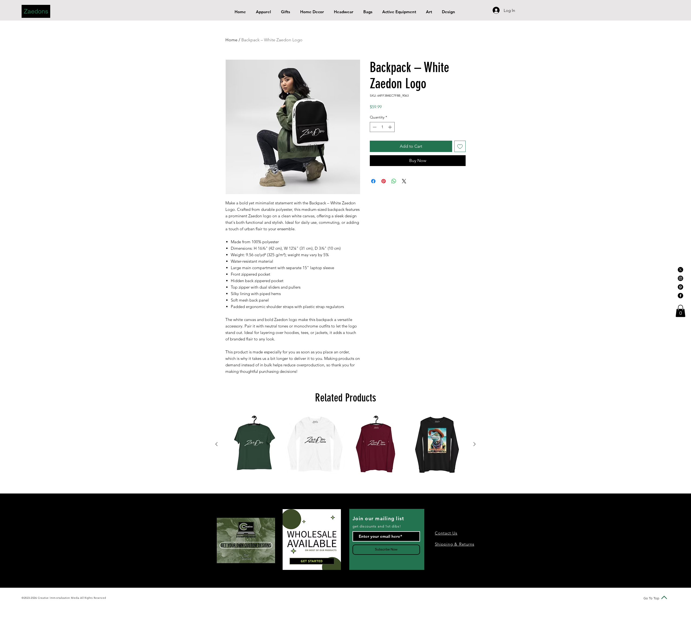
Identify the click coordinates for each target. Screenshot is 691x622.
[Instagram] (680, 278)
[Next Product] (474, 444)
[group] (345, 444)
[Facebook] (680, 295)
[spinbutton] (382, 127)
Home (231, 39)
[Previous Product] (216, 444)
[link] (680, 311)
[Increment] (390, 127)
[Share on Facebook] (373, 181)
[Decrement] (374, 127)
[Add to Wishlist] (460, 146)
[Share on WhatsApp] (394, 181)
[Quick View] (254, 444)
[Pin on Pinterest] (383, 181)
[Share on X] (404, 181)
